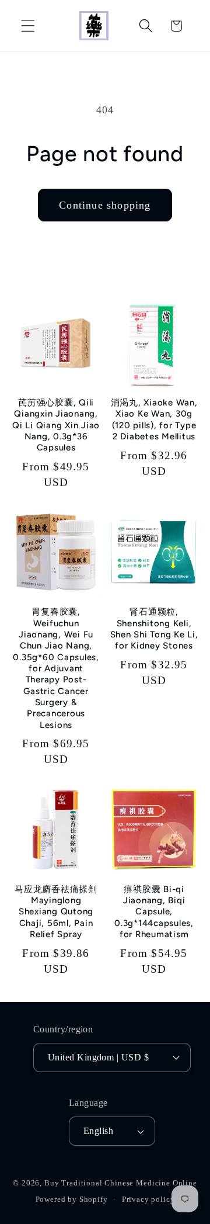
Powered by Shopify (72, 1199)
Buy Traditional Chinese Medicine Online (120, 1182)
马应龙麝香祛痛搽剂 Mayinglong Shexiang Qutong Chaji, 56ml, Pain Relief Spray (56, 911)
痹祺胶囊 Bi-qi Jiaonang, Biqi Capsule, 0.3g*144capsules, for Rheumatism (154, 911)
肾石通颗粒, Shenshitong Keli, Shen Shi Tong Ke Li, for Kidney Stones (154, 628)
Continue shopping (104, 205)
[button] (28, 26)
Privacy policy (148, 1199)
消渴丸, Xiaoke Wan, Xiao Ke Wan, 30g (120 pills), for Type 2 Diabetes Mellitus (154, 419)
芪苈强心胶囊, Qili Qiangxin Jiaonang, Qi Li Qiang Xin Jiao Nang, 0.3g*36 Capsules (56, 425)
